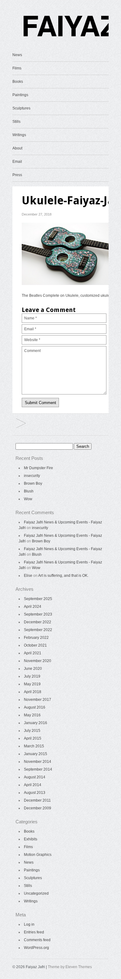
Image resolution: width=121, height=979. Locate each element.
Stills (16, 121)
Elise (28, 575)
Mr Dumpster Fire (38, 468)
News (17, 55)
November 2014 (37, 761)
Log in (29, 924)
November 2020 (37, 661)
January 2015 (35, 754)
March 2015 (34, 746)
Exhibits (30, 839)
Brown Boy (33, 483)
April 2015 (32, 738)
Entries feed (34, 932)
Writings (19, 135)
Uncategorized (36, 893)
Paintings (20, 95)
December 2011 (37, 800)
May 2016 (32, 715)
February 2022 (36, 637)
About (17, 148)
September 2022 (38, 630)
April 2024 (32, 606)
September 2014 (38, 769)
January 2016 (35, 723)
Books (17, 81)
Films (16, 68)
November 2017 (37, 699)
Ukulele (21, 423)
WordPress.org (36, 948)
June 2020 (33, 668)
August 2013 (34, 792)
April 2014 (32, 785)
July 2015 (32, 730)
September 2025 (38, 599)
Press (17, 175)
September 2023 (38, 614)
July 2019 (32, 676)
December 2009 (37, 808)
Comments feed (37, 940)
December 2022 (37, 622)
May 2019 (32, 684)
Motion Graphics (38, 854)
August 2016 (34, 707)
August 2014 (34, 777)
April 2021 (32, 653)
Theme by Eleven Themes (70, 967)
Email (17, 161)
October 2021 (35, 645)
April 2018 (32, 692)
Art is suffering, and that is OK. (63, 575)
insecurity (32, 476)
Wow (28, 499)
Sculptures (21, 108)
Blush (29, 491)
